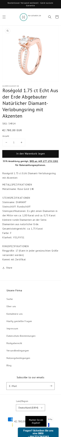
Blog (9, 365)
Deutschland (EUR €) (28, 407)
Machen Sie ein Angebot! (36, 421)
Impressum (12, 328)
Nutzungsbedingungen (18, 358)
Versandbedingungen (18, 350)
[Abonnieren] (50, 386)
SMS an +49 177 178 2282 (44, 161)
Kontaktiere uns (15, 313)
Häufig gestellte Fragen (19, 321)
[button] (4, 17)
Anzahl (5, 136)
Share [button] (9, 267)
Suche (10, 299)
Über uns (11, 306)
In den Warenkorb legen (30, 153)
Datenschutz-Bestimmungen (21, 335)
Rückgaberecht (14, 343)
